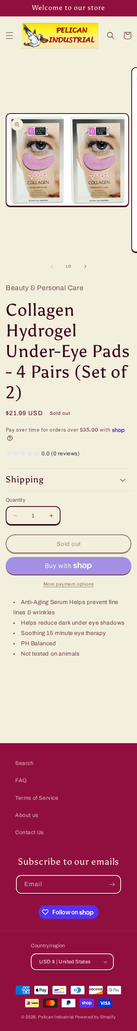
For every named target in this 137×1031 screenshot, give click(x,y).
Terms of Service (37, 798)
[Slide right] (85, 266)
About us (26, 815)
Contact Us (29, 832)
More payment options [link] (68, 584)
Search (24, 763)
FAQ (21, 780)
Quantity (15, 500)
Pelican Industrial (56, 1017)
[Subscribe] (112, 884)
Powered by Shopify (95, 1017)
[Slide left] (51, 266)
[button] (9, 35)
